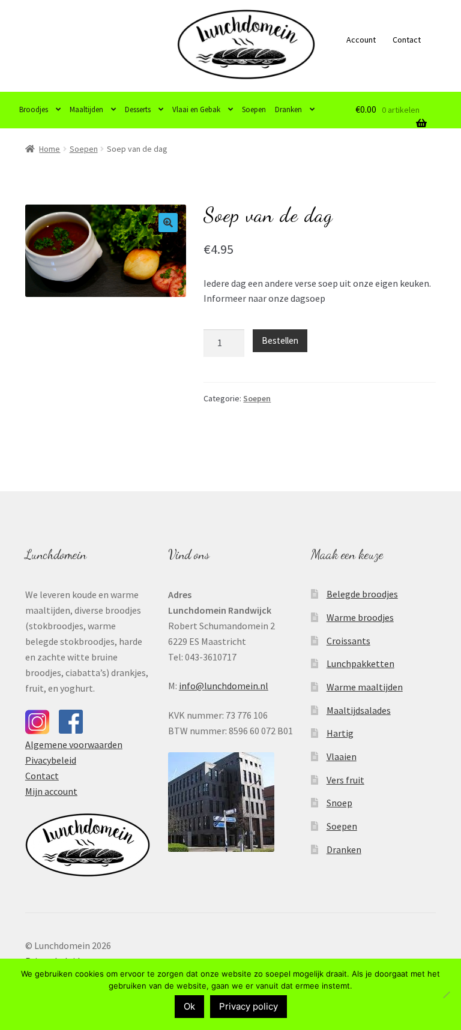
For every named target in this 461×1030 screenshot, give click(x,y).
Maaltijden (86, 109)
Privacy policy (248, 1006)
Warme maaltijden (365, 687)
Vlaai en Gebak (196, 109)
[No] (446, 995)
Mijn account (51, 791)
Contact (407, 39)
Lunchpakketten (360, 663)
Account (361, 39)
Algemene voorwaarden (73, 744)
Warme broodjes (360, 617)
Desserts (138, 109)
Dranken (288, 109)
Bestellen (280, 340)
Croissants (348, 641)
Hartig (340, 733)
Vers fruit (345, 780)
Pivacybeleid (50, 760)
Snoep (339, 803)
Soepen (254, 109)
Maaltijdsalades (359, 710)
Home (49, 148)
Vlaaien (342, 756)
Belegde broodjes (362, 594)
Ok (189, 1006)
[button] (168, 222)
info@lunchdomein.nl (223, 686)
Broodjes (33, 109)
